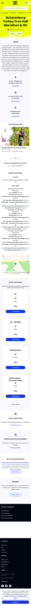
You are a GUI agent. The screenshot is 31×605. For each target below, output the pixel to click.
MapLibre (5, 272)
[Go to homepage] (15, 3)
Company (4, 541)
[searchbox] (15, 8)
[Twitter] (7, 587)
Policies (3, 556)
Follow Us (4, 581)
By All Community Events (17, 29)
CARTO (11, 272)
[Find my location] (28, 261)
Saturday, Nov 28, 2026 (15, 231)
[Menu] (6, 3)
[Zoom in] (28, 256)
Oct (5, 129)
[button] (15, 264)
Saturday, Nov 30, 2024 (15, 189)
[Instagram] (11, 587)
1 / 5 (15, 158)
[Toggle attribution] (28, 272)
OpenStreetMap (17, 272)
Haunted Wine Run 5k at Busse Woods (14, 148)
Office (3, 570)
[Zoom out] (28, 258)
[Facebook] (3, 587)
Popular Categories (7, 507)
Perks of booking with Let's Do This (15, 163)
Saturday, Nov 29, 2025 (15, 210)
